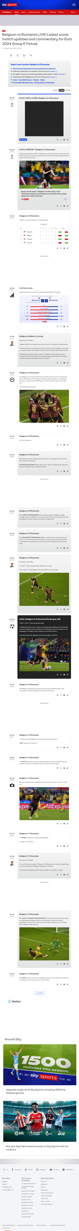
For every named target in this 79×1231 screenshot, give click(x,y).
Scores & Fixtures (34, 12)
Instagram (43, 1169)
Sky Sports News (27, 1208)
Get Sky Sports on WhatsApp (44, 82)
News (17, 12)
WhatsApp (69, 1169)
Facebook (18, 1169)
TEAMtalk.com (7, 1187)
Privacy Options (41, 1225)
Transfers (52, 12)
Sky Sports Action (27, 1205)
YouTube (56, 1169)
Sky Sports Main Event (29, 1183)
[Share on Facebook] (11, 55)
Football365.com (7, 1190)
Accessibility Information (57, 1225)
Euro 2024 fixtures (25, 79)
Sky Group (44, 1190)
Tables (45, 12)
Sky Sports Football (28, 1191)
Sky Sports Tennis (27, 1202)
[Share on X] (17, 55)
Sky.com (44, 1181)
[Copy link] (67, 139)
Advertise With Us (46, 1204)
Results (36, 79)
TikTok (30, 1169)
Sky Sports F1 (26, 1199)
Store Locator (45, 1201)
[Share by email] (31, 55)
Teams (60, 12)
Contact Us (6, 1228)
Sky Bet (4, 1181)
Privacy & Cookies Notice (25, 1225)
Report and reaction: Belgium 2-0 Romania (30, 64)
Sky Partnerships (46, 1195)
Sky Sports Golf (27, 1196)
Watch (23, 12)
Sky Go (43, 1187)
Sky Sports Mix (26, 1216)
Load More (39, 993)
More (73, 12)
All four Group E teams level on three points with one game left (34, 68)
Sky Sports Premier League (28, 1187)
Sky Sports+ (25, 1211)
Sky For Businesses (47, 1193)
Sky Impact (44, 1198)
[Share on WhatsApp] (24, 55)
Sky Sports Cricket (28, 1193)
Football (6, 12)
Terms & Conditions (8, 1225)
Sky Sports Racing (27, 1213)
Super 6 (4, 1184)
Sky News (44, 1184)
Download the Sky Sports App (23, 82)
